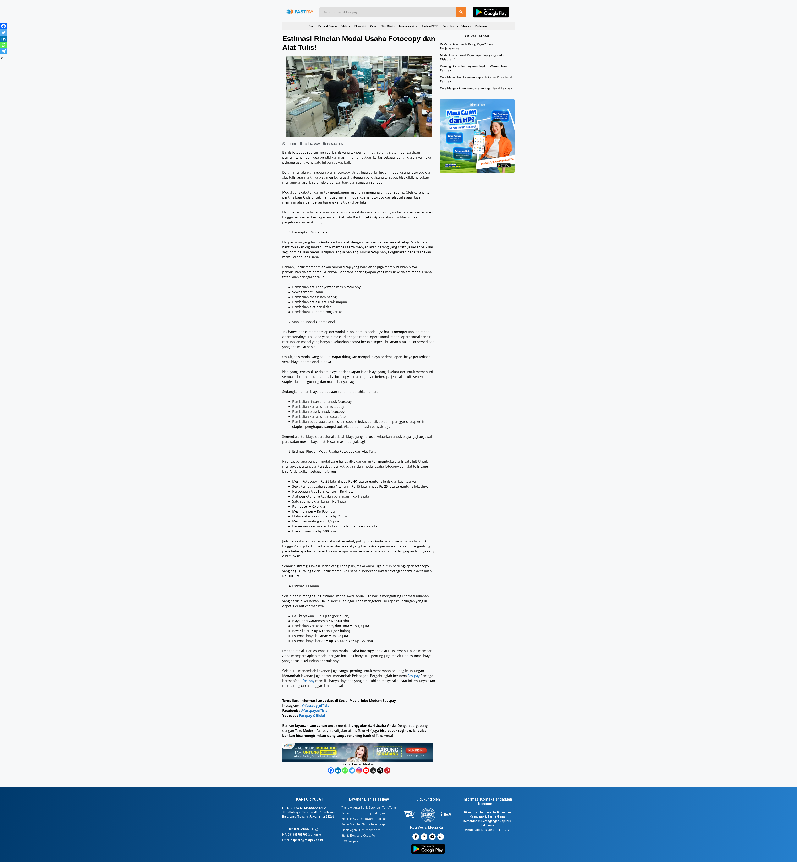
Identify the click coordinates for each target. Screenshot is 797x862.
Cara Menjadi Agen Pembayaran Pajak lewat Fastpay (476, 88)
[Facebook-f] (415, 836)
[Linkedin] (338, 770)
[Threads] (380, 770)
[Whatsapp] (345, 770)
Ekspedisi (360, 26)
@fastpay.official (315, 710)
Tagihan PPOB (430, 26)
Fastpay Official (312, 715)
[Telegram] (352, 770)
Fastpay (414, 675)
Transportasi (406, 26)
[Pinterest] (387, 770)
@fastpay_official (316, 705)
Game (373, 26)
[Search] (461, 12)
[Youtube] (366, 770)
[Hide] (1, 58)
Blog (311, 26)
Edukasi (345, 26)
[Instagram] (359, 770)
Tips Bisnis (388, 26)
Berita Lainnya (335, 143)
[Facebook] (331, 770)
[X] (373, 770)
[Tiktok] (440, 836)
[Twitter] (3, 32)
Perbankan (481, 26)
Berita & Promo (327, 26)
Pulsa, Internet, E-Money (457, 26)
